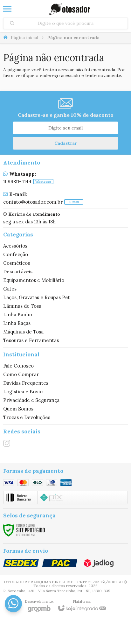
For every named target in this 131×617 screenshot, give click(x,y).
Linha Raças (17, 323)
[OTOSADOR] (69, 9)
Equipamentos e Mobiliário (33, 280)
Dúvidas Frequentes (25, 383)
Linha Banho (17, 315)
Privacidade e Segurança (31, 400)
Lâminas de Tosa (22, 306)
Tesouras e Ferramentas (31, 340)
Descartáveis (17, 272)
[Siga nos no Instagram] (6, 443)
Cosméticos (16, 263)
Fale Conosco (18, 366)
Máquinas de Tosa (23, 332)
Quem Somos (18, 409)
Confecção (15, 254)
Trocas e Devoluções (26, 417)
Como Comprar (21, 374)
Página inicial (24, 37)
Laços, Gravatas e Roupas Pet (36, 297)
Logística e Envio (23, 392)
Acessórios (15, 246)
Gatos (10, 289)
